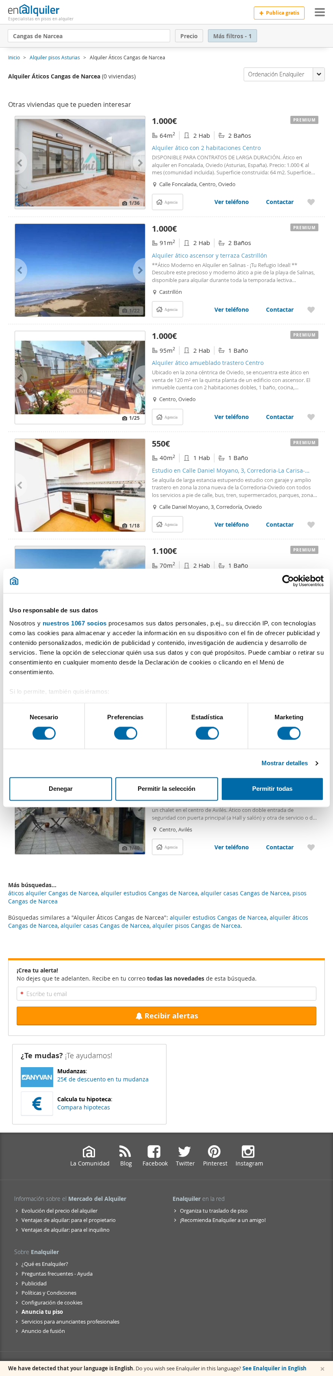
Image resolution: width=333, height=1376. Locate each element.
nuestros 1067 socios (75, 623)
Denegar (61, 789)
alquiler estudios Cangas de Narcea (218, 917)
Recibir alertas (171, 1016)
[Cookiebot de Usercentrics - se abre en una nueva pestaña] (288, 581)
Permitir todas (272, 789)
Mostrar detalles (285, 763)
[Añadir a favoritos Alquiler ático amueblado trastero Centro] (311, 416)
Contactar (280, 202)
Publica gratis (282, 12)
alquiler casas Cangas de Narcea (105, 925)
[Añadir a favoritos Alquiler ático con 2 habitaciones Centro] (311, 201)
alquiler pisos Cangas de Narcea (196, 925)
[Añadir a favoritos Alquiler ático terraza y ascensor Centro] (311, 847)
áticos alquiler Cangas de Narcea (53, 893)
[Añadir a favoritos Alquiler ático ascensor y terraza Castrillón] (311, 309)
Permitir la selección (166, 789)
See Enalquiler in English (274, 1368)
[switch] (125, 733)
